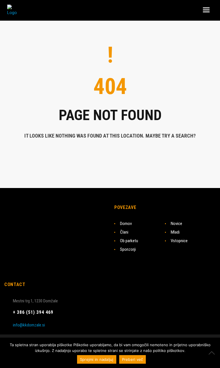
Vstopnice (179, 240)
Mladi (175, 232)
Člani (124, 232)
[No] (213, 353)
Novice (176, 223)
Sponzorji (128, 249)
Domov (126, 223)
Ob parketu (129, 240)
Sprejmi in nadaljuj (96, 359)
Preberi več (132, 359)
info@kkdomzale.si (29, 325)
